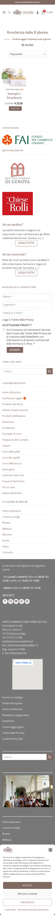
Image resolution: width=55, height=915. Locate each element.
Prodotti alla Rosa (12, 404)
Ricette (6, 522)
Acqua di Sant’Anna (13, 481)
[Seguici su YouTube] (16, 601)
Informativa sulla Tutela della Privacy (33, 909)
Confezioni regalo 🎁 (14, 398)
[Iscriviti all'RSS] (27, 601)
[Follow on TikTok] (21, 601)
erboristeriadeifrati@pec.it (23, 645)
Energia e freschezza (14, 96)
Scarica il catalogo (12, 697)
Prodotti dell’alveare (14, 416)
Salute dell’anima (12, 493)
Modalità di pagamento (15, 715)
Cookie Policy (10, 909)
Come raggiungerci (13, 727)
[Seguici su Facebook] (5, 601)
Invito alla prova (11, 392)
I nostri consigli (11, 517)
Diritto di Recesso (12, 709)
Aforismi (7, 534)
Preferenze (27, 902)
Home (6, 39)
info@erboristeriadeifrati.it (17, 641)
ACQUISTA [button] (15, 108)
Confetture (8, 428)
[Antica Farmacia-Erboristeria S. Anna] (23, 12)
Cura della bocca (11, 463)
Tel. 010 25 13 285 (12, 637)
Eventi (5, 540)
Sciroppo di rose (11, 433)
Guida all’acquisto (12, 703)
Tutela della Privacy (13, 733)
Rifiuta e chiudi (27, 893)
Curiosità (7, 552)
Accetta (27, 885)
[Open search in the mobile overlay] (9, 12)
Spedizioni (8, 721)
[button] (50, 849)
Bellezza (7, 528)
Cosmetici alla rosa (13, 475)
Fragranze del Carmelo (15, 439)
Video (5, 546)
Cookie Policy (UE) (12, 739)
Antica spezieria (11, 511)
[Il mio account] (37, 12)
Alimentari (8, 422)
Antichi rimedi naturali (15, 410)
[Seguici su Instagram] (10, 601)
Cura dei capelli (11, 457)
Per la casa (8, 487)
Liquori (6, 445)
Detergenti (8, 469)
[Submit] (50, 371)
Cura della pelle (11, 451)
